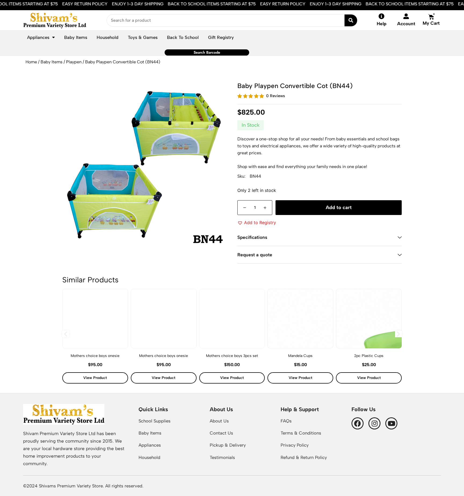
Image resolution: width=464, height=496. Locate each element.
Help (381, 23)
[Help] (382, 16)
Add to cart (339, 207)
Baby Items (52, 61)
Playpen (74, 61)
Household (107, 37)
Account (406, 23)
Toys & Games (143, 37)
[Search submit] (351, 20)
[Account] (406, 16)
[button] (256, 222)
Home (31, 61)
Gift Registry (221, 37)
